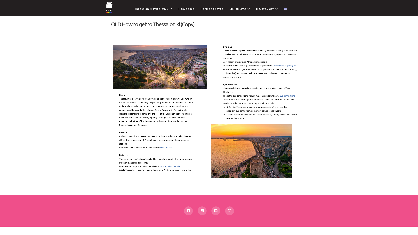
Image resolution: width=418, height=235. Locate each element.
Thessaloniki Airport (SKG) (284, 65)
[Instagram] (229, 210)
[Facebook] (188, 210)
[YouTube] (215, 210)
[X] (202, 210)
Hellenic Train (166, 147)
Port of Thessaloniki (170, 166)
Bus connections (287, 96)
